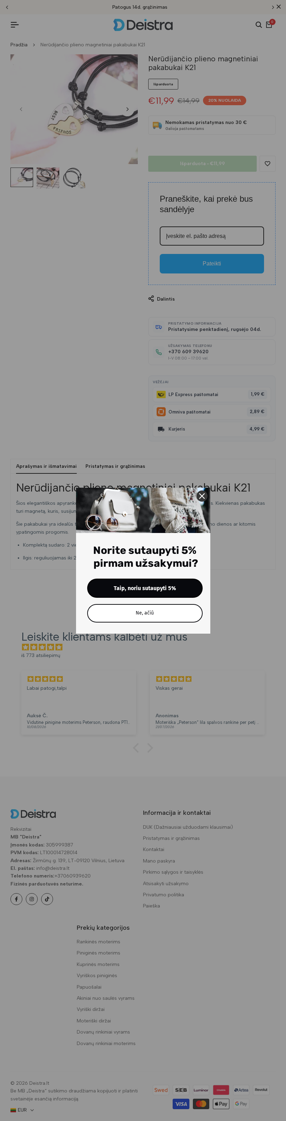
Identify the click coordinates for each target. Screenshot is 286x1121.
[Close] (202, 496)
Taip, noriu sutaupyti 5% (145, 588)
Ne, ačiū (145, 613)
